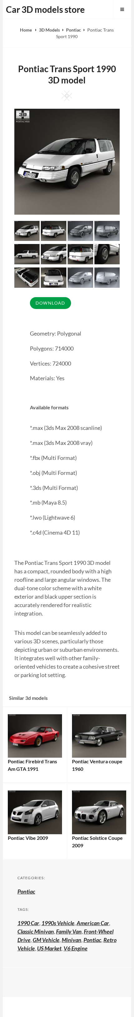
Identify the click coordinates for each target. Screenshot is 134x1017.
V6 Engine (76, 948)
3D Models (49, 29)
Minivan (71, 939)
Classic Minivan (35, 931)
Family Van (69, 931)
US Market (49, 948)
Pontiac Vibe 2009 (28, 838)
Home (26, 29)
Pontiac (73, 29)
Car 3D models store (45, 9)
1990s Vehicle (57, 923)
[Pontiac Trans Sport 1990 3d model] (53, 230)
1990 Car (28, 923)
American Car (93, 923)
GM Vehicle (46, 939)
